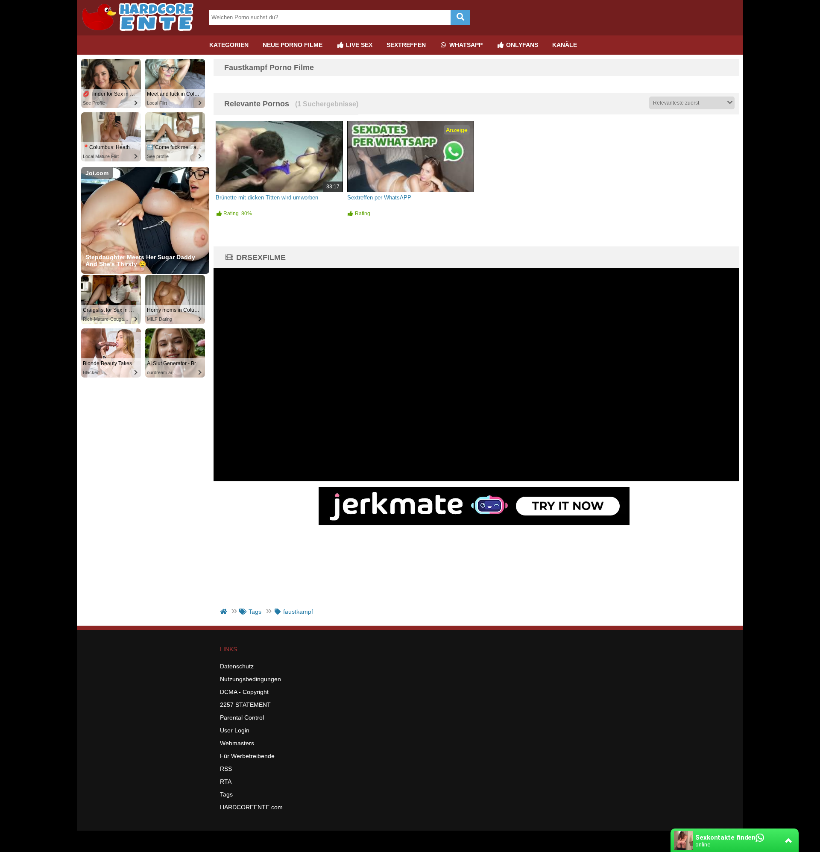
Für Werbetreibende (247, 755)
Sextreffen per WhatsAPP (379, 197)
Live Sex (358, 44)
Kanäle (564, 44)
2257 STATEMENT (245, 704)
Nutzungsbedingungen (250, 679)
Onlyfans (521, 44)
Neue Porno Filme (292, 44)
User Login (234, 730)
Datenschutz (237, 666)
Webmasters (237, 743)
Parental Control (242, 717)
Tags (226, 794)
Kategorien (229, 44)
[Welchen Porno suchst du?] (460, 17)
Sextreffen (406, 44)
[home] (224, 611)
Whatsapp (465, 44)
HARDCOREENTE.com (251, 807)
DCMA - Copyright (244, 691)
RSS (226, 768)
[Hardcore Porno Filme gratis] (141, 32)
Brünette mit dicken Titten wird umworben (267, 197)
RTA (225, 781)
